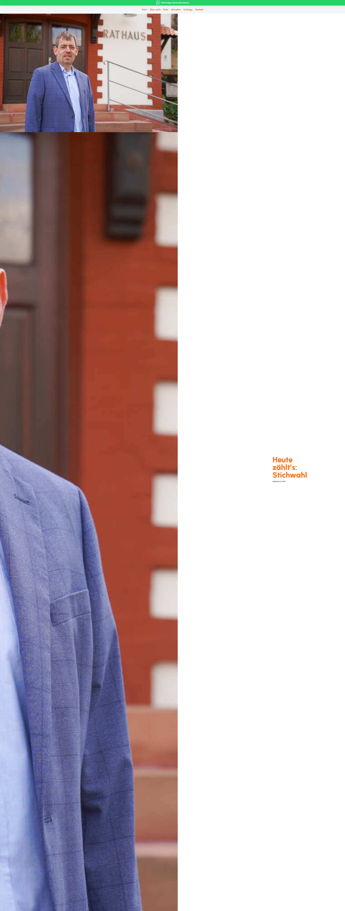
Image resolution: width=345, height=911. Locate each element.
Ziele (165, 9)
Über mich (155, 9)
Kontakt (199, 9)
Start (144, 9)
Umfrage (188, 9)
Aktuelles (176, 9)
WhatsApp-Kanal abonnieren (175, 2)
